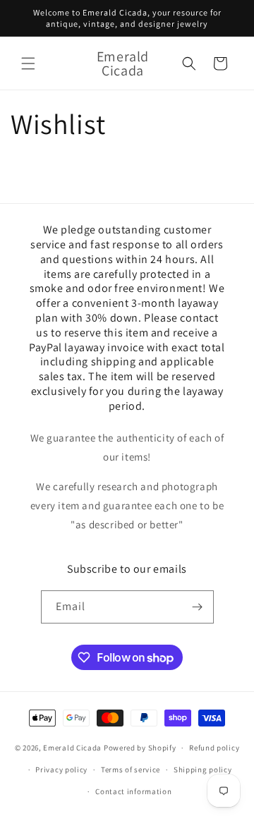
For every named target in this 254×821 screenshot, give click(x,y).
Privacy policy (61, 769)
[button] (28, 63)
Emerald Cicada (72, 748)
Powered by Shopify (140, 748)
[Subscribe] (197, 607)
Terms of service (130, 769)
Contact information (133, 791)
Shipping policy (203, 769)
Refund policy (214, 748)
